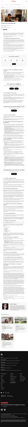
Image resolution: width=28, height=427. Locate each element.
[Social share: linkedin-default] (5, 29)
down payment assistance (8, 126)
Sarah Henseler (5, 26)
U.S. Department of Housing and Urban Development (15, 159)
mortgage (21, 33)
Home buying (6, 4)
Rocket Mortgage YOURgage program (9, 42)
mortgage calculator (14, 49)
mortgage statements (16, 259)
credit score (9, 97)
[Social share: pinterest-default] (6, 29)
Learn (3, 4)
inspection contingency (9, 248)
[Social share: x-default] (4, 29)
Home (1, 4)
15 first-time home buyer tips (17, 4)
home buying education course (19, 50)
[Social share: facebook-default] (3, 29)
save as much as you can (19, 116)
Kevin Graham (4, 25)
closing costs (5, 222)
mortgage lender (10, 179)
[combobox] (14, 7)
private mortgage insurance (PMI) (8, 119)
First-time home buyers (11, 4)
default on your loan (13, 160)
